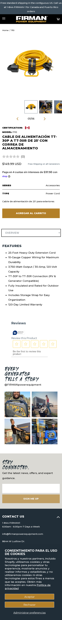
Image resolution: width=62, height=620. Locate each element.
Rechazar (29, 604)
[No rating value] (11, 156)
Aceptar (29, 596)
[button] (17, 118)
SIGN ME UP (31, 498)
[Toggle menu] (3, 18)
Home (5, 30)
